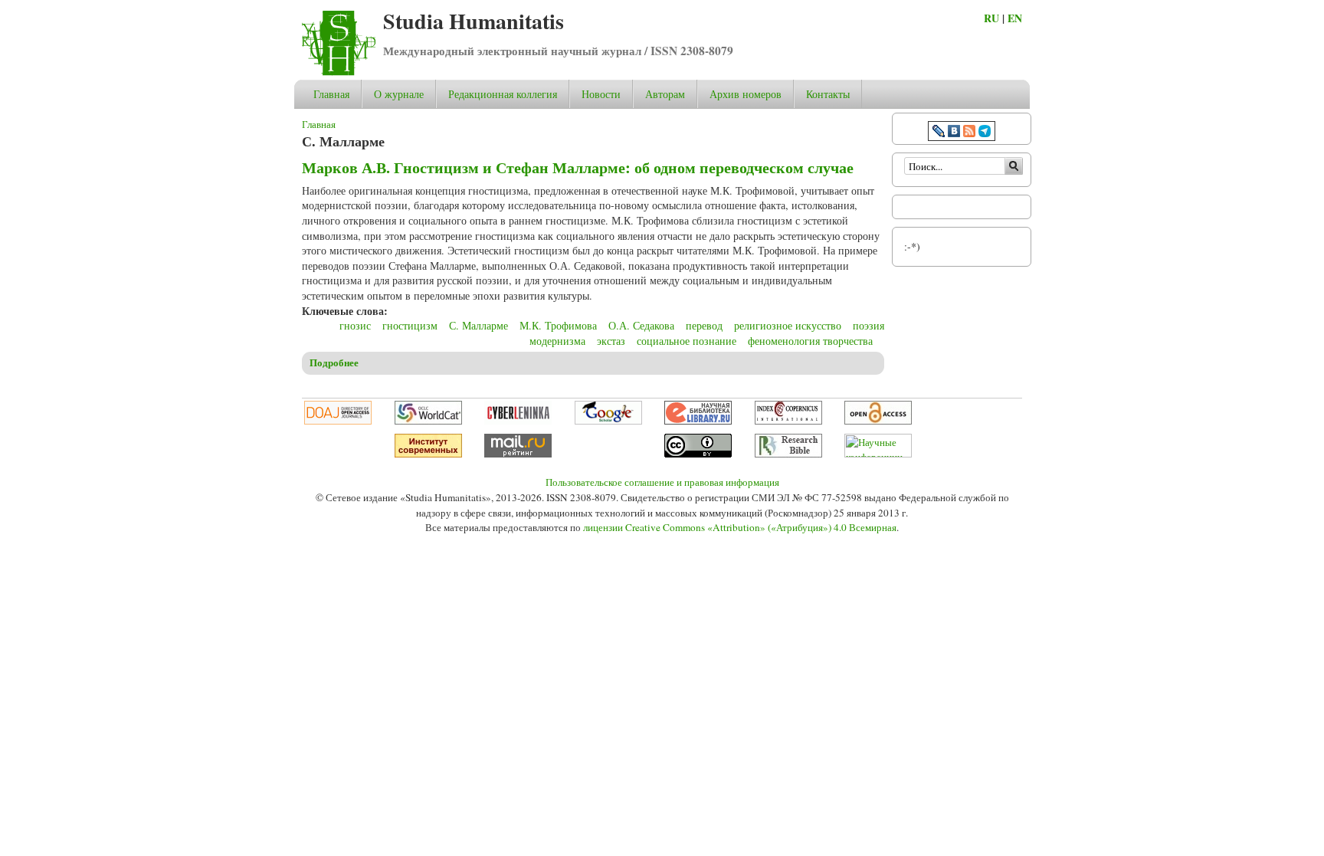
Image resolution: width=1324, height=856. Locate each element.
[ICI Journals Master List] (788, 421)
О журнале (399, 94)
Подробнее (334, 362)
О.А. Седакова (641, 325)
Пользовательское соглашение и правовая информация (662, 482)
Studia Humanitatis (473, 21)
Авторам (665, 94)
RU (991, 18)
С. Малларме (478, 325)
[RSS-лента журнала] (969, 133)
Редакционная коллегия (502, 94)
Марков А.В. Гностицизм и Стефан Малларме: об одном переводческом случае (578, 167)
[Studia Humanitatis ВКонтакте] (954, 133)
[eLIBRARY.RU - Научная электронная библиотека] (698, 421)
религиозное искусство (787, 325)
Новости (601, 94)
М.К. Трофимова (558, 325)
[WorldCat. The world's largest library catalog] (428, 421)
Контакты (828, 94)
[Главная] (338, 71)
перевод (704, 325)
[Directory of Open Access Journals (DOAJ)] (338, 421)
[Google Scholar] (608, 421)
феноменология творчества (810, 340)
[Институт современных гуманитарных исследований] (428, 454)
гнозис (355, 325)
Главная (331, 94)
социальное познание (686, 340)
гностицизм (410, 325)
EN (1015, 18)
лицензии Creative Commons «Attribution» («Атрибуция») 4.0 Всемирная (739, 527)
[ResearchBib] (788, 454)
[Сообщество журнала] (940, 133)
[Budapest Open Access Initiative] (878, 421)
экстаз (611, 340)
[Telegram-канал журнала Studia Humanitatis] (984, 133)
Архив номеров (746, 94)
